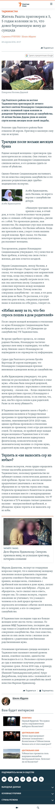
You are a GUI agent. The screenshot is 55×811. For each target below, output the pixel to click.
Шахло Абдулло (29, 37)
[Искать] (38, 807)
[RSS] (41, 779)
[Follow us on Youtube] (4, 779)
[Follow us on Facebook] (16, 779)
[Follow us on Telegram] (22, 779)
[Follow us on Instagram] (10, 779)
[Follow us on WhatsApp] (28, 779)
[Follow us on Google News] (35, 779)
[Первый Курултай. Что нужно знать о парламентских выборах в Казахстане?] (11, 721)
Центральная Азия (30, 733)
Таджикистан (10, 11)
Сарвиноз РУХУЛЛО (11, 37)
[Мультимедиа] (17, 807)
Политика (27, 718)
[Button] (47, 48)
